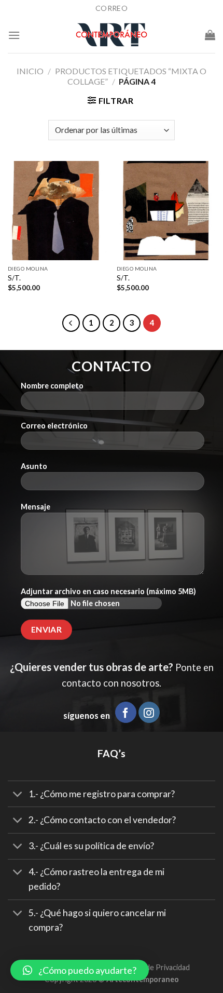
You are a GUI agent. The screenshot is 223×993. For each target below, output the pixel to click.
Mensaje (35, 506)
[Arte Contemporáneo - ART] (111, 35)
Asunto (34, 466)
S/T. (14, 278)
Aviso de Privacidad (158, 967)
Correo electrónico (54, 425)
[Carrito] (210, 34)
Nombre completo (52, 385)
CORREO (111, 8)
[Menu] (14, 35)
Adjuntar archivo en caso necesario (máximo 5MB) (108, 591)
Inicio (30, 71)
